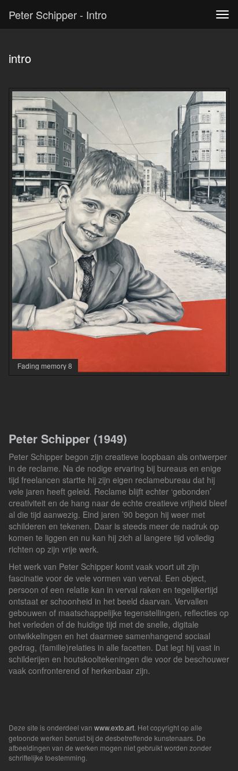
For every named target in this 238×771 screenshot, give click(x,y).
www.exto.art (114, 727)
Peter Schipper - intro (58, 14)
